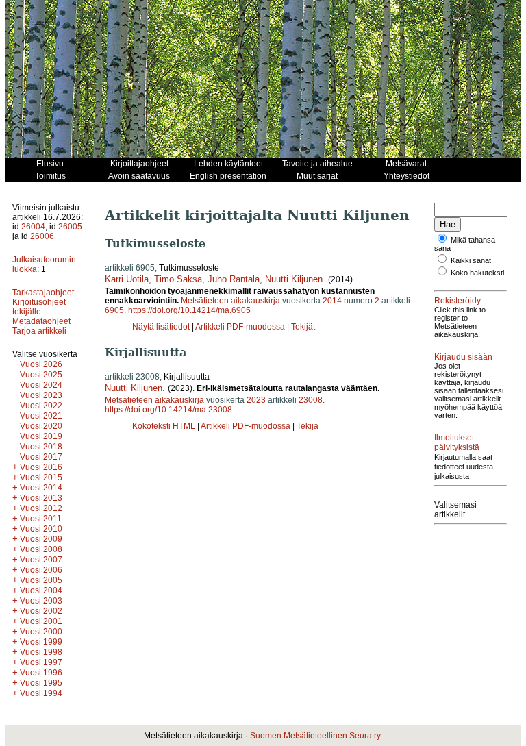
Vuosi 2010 (41, 529)
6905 (114, 310)
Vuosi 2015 (41, 477)
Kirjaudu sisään (463, 357)
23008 (311, 400)
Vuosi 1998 (41, 652)
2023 (256, 400)
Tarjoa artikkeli (39, 331)
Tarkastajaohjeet (43, 292)
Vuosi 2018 (41, 446)
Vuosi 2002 (41, 611)
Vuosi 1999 (41, 642)
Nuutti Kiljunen (294, 279)
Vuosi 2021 (41, 416)
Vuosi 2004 (41, 590)
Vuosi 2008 (41, 549)
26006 (42, 236)
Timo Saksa (178, 279)
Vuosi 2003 (41, 601)
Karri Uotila (127, 279)
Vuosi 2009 (41, 539)
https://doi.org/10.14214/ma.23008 (168, 409)
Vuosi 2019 (41, 436)
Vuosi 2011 (41, 518)
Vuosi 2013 (41, 498)
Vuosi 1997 (41, 662)
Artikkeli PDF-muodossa (240, 327)
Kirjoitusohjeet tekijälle (39, 306)
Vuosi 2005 (41, 580)
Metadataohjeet (41, 321)
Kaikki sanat (471, 260)
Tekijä (307, 426)
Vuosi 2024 (41, 385)
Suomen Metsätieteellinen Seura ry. (316, 736)
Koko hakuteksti (477, 273)
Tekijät (303, 327)
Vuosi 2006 (41, 570)
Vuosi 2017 (41, 457)
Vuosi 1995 (41, 683)
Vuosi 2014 (41, 488)
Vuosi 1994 (41, 693)
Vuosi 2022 (41, 405)
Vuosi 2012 (41, 508)
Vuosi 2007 (41, 559)
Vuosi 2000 (41, 631)
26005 (70, 227)
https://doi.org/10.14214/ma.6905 (189, 310)
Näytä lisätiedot (162, 327)
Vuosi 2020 (41, 426)
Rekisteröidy (457, 301)
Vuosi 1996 (41, 672)
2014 (332, 301)
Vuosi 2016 (41, 467)
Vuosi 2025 (41, 375)
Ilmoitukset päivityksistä (456, 442)
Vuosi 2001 (41, 621)
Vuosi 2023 (41, 395)
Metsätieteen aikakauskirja (230, 301)
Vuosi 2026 (41, 364)
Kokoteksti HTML (164, 426)
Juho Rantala (234, 279)
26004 (33, 227)
